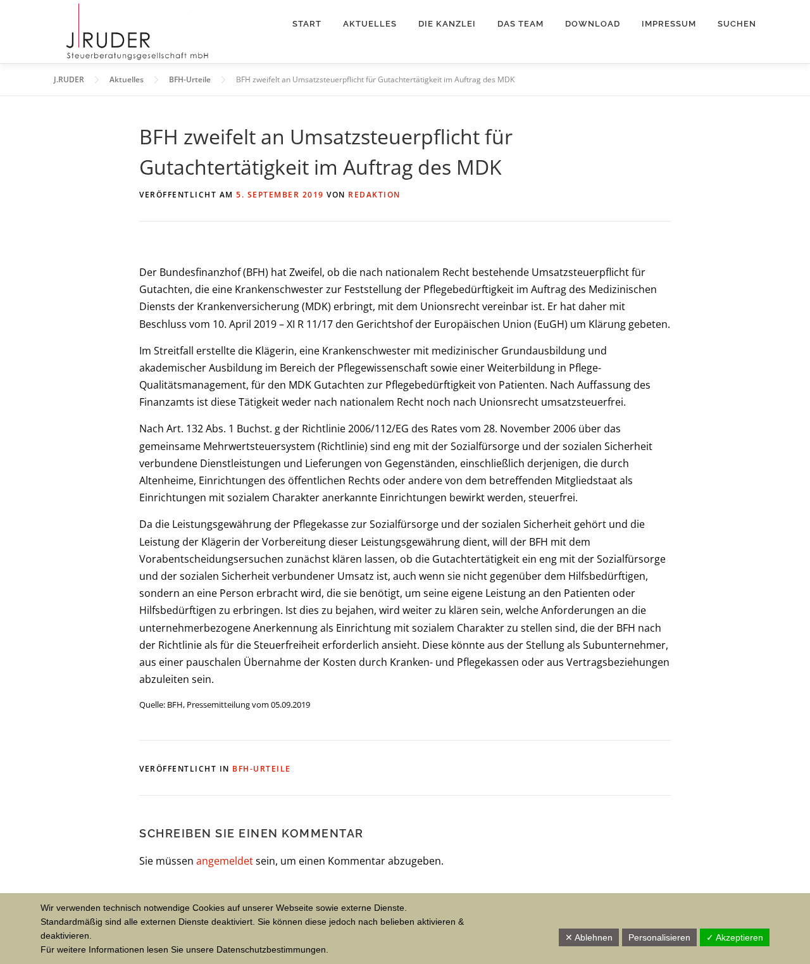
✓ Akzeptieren (734, 937)
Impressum (669, 23)
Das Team (520, 23)
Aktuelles (370, 23)
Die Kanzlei (447, 23)
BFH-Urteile (261, 768)
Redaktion (374, 194)
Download (592, 23)
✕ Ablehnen (589, 937)
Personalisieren (659, 937)
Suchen (737, 23)
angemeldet (224, 861)
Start (306, 23)
